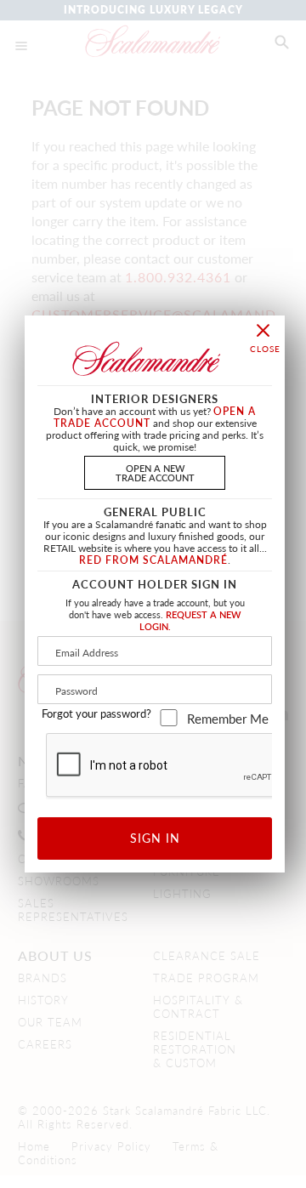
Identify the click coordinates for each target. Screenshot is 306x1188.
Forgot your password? (96, 713)
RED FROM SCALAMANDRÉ (153, 560)
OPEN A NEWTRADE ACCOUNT (155, 472)
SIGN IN (155, 837)
